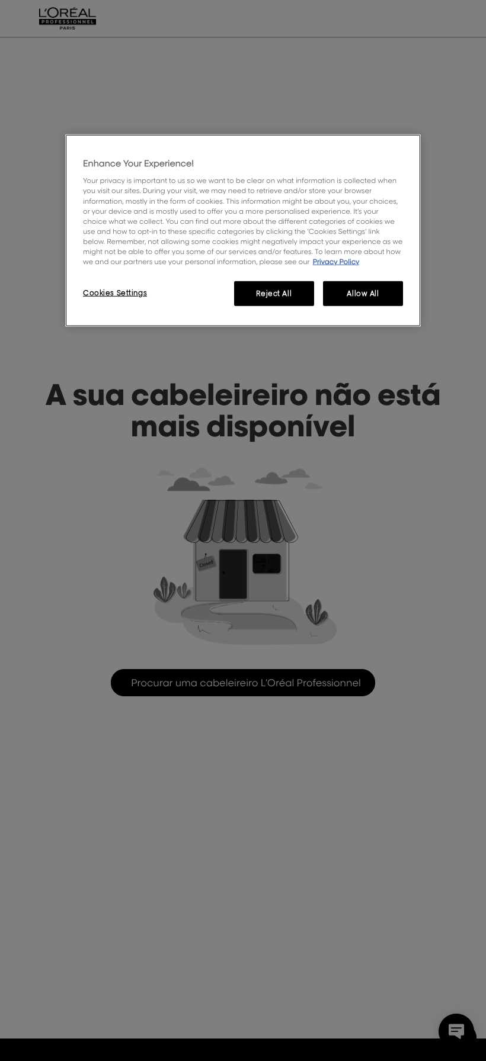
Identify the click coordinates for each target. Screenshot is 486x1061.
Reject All (274, 293)
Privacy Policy (336, 261)
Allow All (363, 293)
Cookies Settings (115, 292)
